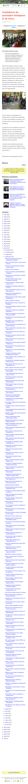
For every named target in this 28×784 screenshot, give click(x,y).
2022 (5, 223)
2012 (5, 245)
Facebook (13, 25)
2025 (5, 217)
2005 (5, 738)
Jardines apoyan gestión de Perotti (14, 605)
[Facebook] (13, 6)
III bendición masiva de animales (13, 554)
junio (6, 713)
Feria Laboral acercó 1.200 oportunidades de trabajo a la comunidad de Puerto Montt (17, 188)
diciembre (8, 250)
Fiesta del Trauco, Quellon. (12, 269)
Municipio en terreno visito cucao (13, 516)
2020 (5, 228)
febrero (7, 722)
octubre (7, 254)
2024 (5, 219)
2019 (5, 230)
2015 (5, 239)
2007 (5, 734)
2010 (5, 727)
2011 (5, 248)
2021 (5, 225)
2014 (5, 241)
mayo (6, 715)
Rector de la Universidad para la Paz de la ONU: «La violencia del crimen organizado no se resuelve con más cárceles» (18, 197)
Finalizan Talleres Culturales (12, 300)
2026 (5, 214)
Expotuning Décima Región (12, 485)
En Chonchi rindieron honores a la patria (15, 592)
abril (6, 718)
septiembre (8, 256)
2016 (5, 237)
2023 (5, 221)
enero (6, 724)
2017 (5, 234)
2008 (5, 731)
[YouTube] (19, 6)
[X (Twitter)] (21, 6)
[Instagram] (16, 6)
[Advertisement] (14, 755)
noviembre (8, 252)
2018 (5, 232)
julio (6, 711)
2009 (5, 729)
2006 (5, 736)
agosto (7, 709)
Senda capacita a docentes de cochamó (15, 367)
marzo (7, 720)
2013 (5, 243)
